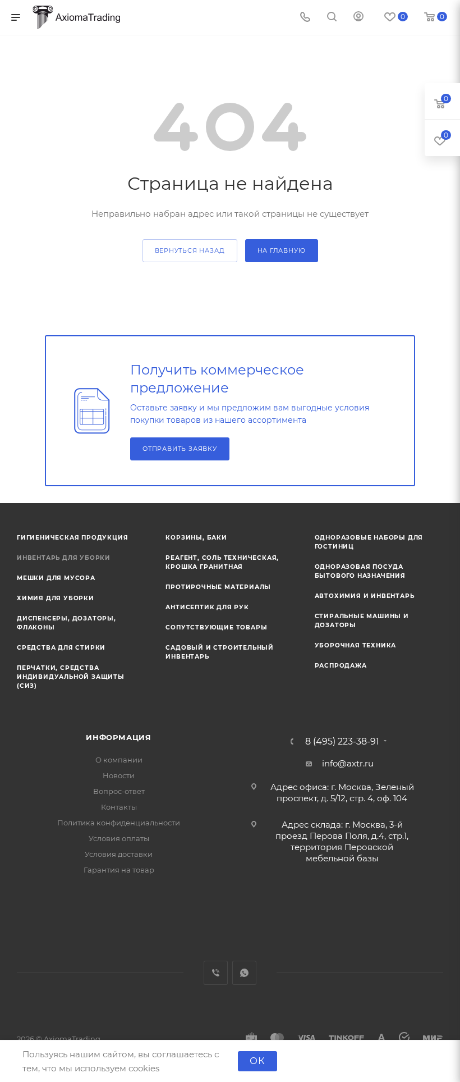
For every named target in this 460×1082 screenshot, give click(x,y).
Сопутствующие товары (216, 627)
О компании (118, 759)
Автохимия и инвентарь (365, 596)
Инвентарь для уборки (64, 557)
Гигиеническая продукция (72, 537)
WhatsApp (244, 973)
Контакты (119, 806)
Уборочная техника (356, 645)
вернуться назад (190, 250)
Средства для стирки (61, 647)
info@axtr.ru (348, 763)
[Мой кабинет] (358, 17)
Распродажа (341, 665)
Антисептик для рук (207, 607)
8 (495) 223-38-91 (342, 741)
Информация (118, 737)
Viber (216, 973)
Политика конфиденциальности (118, 822)
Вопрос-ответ (119, 791)
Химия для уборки (55, 598)
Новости (119, 775)
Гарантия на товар (119, 869)
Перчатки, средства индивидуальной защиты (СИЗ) (71, 677)
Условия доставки (119, 854)
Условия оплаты (119, 838)
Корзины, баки (196, 537)
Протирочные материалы (218, 587)
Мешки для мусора (56, 578)
